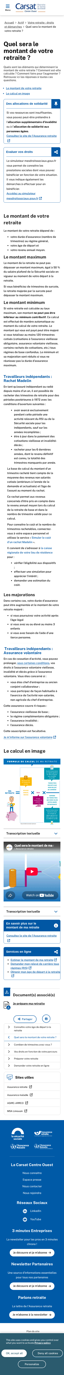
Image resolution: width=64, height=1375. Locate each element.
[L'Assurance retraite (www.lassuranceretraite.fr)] (43, 1133)
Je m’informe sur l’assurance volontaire (28, 737)
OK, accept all (14, 1353)
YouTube (35, 1219)
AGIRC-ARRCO (15, 1103)
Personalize (32, 1364)
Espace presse (32, 1179)
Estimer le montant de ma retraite (32, 960)
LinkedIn (35, 1211)
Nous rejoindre (32, 1193)
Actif (21, 22)
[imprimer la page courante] (46, 1018)
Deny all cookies (47, 1353)
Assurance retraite (17, 1087)
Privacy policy (42, 1343)
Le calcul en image (18, 93)
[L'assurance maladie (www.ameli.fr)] (19, 1146)
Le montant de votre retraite (23, 88)
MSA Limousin (15, 1111)
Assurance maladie (17, 1095)
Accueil (9, 22)
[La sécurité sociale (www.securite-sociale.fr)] (18, 1133)
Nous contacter (32, 1186)
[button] (25, 1019)
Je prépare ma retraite (29, 1003)
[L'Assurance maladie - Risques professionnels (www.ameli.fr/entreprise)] (43, 1146)
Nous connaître (32, 1173)
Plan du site (32, 1331)
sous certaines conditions (33, 663)
